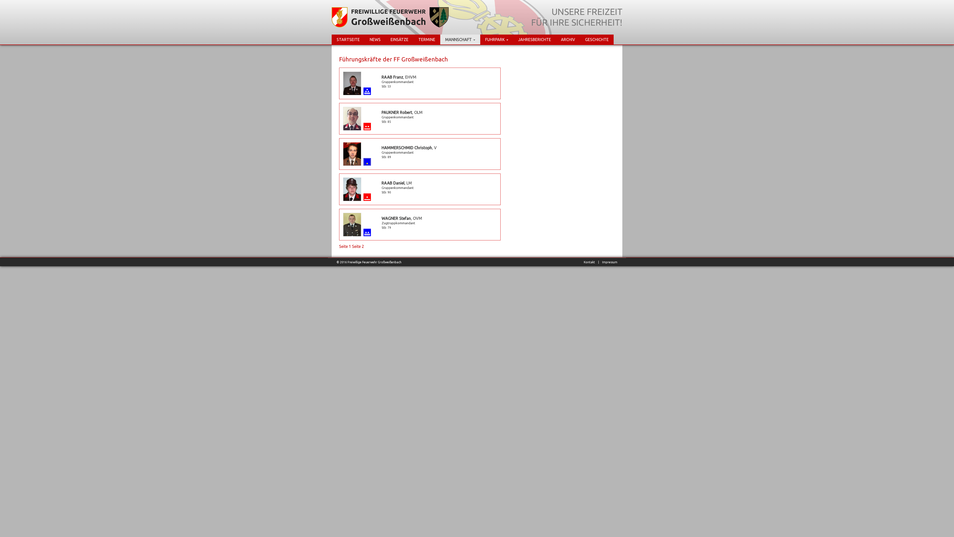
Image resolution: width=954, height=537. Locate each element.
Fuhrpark (495, 39)
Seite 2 (358, 246)
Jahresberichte (534, 39)
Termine (426, 39)
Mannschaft (459, 39)
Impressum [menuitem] (609, 262)
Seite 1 (345, 246)
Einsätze (399, 39)
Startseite (348, 39)
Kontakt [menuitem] (589, 262)
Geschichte (597, 39)
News (375, 39)
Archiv (568, 39)
